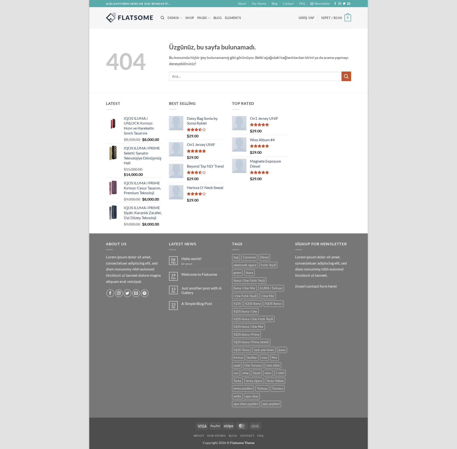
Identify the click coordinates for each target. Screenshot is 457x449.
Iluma (249, 273)
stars (268, 373)
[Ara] (162, 17)
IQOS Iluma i (273, 303)
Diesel (264, 257)
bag (235, 257)
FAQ (302, 3)
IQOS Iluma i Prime (246, 334)
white (237, 396)
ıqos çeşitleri (271, 404)
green (237, 273)
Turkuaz (262, 388)
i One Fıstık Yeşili (245, 296)
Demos (173, 18)
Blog (275, 3)
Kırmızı (238, 357)
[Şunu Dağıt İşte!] (130, 18)
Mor (274, 357)
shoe (245, 373)
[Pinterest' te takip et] (145, 293)
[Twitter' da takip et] (344, 3)
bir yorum (186, 263)
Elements (233, 18)
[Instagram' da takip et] (339, 3)
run (235, 373)
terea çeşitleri (243, 388)
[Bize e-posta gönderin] (348, 3)
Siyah (256, 373)
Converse (249, 257)
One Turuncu (253, 365)
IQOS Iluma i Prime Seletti (251, 342)
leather (252, 357)
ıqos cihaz (251, 396)
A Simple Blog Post (196, 303)
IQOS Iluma (253, 303)
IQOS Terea (241, 350)
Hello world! (191, 258)
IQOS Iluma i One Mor (248, 326)
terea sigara (254, 381)
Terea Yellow (275, 381)
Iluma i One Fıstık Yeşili (249, 280)
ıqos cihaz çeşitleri (245, 404)
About (242, 3)
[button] (320, 3)
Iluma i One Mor (244, 288)
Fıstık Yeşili (268, 265)
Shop (189, 18)
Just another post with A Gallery (201, 290)
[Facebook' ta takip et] (335, 3)
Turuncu (277, 388)
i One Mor (267, 296)
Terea (237, 381)
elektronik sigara (244, 265)
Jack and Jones (264, 350)
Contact (288, 3)
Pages (202, 18)
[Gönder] (346, 76)
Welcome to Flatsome (199, 274)
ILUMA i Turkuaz (271, 288)
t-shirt (280, 373)
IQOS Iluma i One (245, 311)
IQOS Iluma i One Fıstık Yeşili (253, 319)
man (264, 357)
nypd (236, 365)
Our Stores (259, 3)
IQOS (237, 303)
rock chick (273, 365)
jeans (282, 350)
